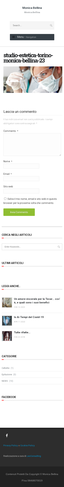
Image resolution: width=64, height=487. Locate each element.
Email (7, 174)
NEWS (5, 381)
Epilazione (7, 374)
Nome (7, 161)
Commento (10, 131)
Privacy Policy (10, 445)
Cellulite (5, 368)
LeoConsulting (34, 456)
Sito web (8, 186)
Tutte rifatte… (22, 332)
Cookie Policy (27, 445)
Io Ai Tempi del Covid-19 (29, 317)
